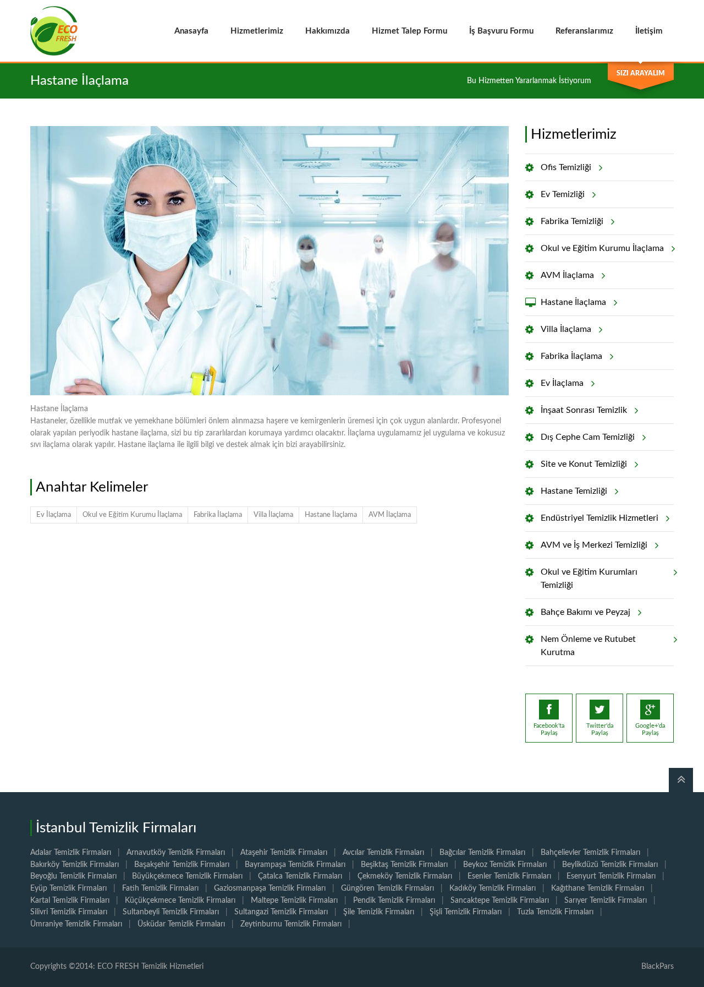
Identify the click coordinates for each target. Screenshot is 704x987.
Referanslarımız (584, 31)
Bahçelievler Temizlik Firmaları (590, 853)
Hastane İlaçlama (331, 515)
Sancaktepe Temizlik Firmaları (499, 900)
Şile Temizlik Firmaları (378, 912)
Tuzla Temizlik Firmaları (555, 912)
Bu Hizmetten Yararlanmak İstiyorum (529, 81)
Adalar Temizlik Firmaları (70, 853)
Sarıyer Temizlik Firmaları (605, 900)
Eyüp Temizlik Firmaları (68, 888)
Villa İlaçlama (273, 515)
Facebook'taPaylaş (549, 729)
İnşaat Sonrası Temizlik (584, 410)
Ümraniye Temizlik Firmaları (76, 924)
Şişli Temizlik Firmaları (466, 912)
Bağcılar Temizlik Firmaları (482, 853)
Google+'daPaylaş (650, 729)
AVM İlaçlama (390, 515)
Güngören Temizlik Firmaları (387, 888)
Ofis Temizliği (566, 167)
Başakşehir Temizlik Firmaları (181, 865)
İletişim (649, 31)
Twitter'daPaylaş (599, 729)
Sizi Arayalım (641, 73)
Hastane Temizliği (574, 491)
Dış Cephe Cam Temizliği (588, 437)
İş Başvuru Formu (501, 31)
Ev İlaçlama (53, 515)
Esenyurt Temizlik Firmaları (611, 876)
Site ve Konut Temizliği (584, 464)
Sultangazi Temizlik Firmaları (281, 912)
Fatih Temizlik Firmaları (160, 888)
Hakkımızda (327, 31)
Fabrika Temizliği (572, 221)
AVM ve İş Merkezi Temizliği (594, 545)
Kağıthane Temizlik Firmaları (597, 888)
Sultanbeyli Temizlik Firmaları (171, 912)
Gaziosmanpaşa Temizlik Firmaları (270, 888)
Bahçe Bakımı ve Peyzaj (585, 612)
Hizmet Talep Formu (409, 31)
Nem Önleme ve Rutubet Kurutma (588, 646)
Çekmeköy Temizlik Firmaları (405, 876)
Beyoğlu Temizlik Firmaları (73, 876)
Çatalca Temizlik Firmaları (300, 876)
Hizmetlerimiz (256, 31)
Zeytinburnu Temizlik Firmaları (291, 924)
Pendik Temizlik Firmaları (394, 900)
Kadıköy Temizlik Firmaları (492, 888)
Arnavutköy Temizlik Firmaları (176, 853)
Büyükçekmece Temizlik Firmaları (187, 876)
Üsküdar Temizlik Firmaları (181, 924)
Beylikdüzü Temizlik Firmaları (610, 865)
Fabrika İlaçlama (218, 515)
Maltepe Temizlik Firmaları (294, 900)
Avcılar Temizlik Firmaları (383, 853)
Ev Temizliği (563, 194)
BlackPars (657, 966)
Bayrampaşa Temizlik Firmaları (295, 865)
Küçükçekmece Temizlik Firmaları (180, 900)
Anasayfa (191, 31)
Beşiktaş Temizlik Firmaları (404, 865)
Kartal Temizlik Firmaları (69, 900)
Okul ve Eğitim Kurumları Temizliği (589, 579)
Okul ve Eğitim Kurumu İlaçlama (132, 515)
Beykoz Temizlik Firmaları (505, 865)
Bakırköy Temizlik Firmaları (74, 865)
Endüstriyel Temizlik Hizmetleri (599, 518)
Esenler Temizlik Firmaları (509, 876)
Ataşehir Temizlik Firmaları (283, 853)
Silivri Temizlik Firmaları (68, 912)
